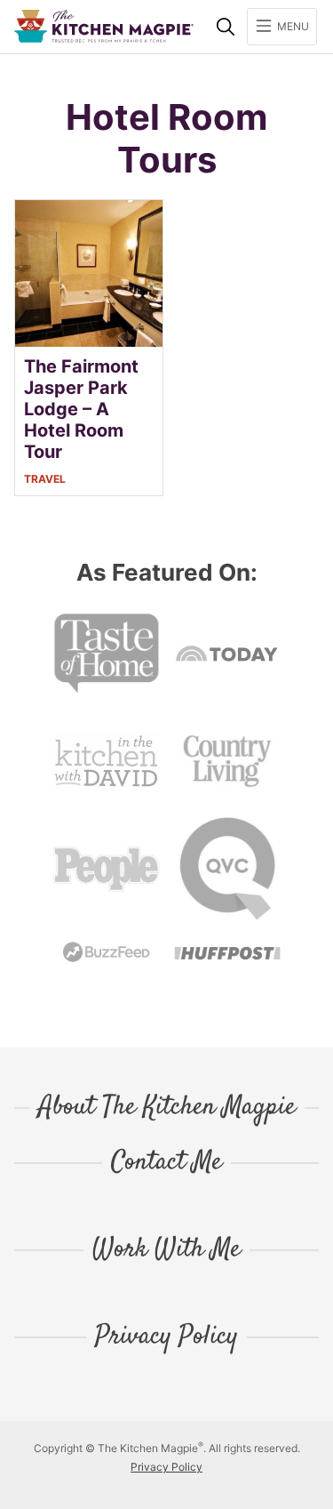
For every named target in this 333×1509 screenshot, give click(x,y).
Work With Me (166, 1250)
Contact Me (166, 1163)
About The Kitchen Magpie (167, 1108)
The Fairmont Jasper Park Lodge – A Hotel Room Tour (81, 409)
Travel (45, 479)
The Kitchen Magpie (104, 26)
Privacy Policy (166, 1337)
